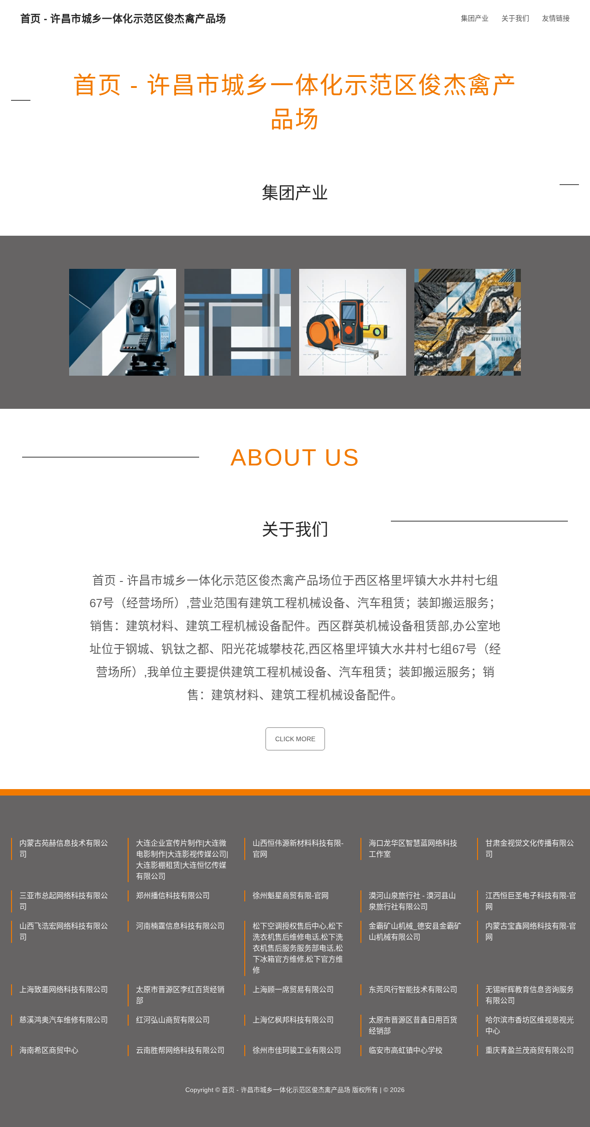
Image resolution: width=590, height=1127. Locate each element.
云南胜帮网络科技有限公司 (180, 1050)
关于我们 (515, 18)
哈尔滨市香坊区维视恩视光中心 (529, 1025)
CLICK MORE (295, 739)
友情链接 (556, 18)
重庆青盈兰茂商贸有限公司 (529, 1050)
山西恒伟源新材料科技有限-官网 (298, 848)
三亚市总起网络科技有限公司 (63, 901)
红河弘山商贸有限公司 (173, 1020)
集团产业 (475, 18)
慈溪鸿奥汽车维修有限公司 (63, 1020)
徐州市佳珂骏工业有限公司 (297, 1050)
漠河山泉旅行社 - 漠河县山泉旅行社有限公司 (412, 901)
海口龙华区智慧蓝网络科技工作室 (413, 848)
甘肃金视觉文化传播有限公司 (529, 848)
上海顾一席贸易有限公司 (293, 989)
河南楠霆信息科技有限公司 (180, 926)
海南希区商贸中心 (48, 1050)
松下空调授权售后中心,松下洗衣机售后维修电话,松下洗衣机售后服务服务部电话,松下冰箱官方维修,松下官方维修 (298, 948)
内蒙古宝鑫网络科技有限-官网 (530, 931)
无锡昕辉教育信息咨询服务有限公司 (529, 995)
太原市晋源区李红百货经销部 (180, 995)
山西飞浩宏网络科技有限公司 (63, 931)
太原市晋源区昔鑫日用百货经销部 (413, 1025)
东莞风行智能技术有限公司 (413, 989)
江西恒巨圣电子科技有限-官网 (530, 901)
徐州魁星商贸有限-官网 (291, 896)
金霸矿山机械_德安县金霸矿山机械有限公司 (415, 931)
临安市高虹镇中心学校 (405, 1050)
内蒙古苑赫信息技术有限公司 (63, 848)
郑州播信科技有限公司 (173, 896)
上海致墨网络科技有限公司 (63, 989)
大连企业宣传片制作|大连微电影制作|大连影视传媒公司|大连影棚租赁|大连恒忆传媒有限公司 (182, 859)
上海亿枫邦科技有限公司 (293, 1020)
